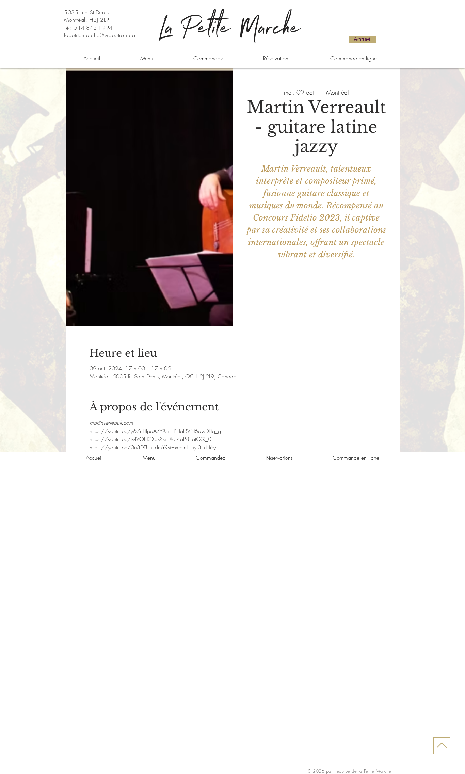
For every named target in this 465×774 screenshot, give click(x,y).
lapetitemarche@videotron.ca (99, 35)
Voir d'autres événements (316, 294)
